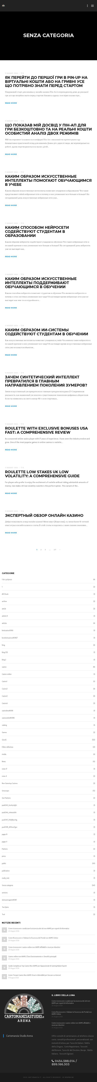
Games (4, 732)
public (4, 863)
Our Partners (6, 798)
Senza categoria (7, 885)
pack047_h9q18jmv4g (9, 820)
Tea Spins (5, 907)
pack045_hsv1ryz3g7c (9, 805)
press (4, 856)
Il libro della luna (7, 747)
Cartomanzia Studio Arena (19, 1035)
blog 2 (4, 660)
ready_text (5, 878)
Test (3, 914)
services (5, 892)
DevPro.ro (69, 1077)
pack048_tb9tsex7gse (9, 827)
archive (4, 601)
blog (3, 645)
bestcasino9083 (7, 630)
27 (55, 550)
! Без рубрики (7, 579)
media (4, 754)
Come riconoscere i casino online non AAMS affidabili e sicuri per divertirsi (34, 947)
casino (4, 667)
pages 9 (4, 842)
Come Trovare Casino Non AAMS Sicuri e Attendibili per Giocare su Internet (34, 975)
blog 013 (5, 652)
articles (4, 623)
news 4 (4, 776)
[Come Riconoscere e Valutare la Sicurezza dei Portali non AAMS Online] (4, 939)
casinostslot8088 (8, 718)
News (4, 761)
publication (6, 871)
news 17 (4, 769)
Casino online (6, 674)
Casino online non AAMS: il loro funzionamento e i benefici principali (32, 956)
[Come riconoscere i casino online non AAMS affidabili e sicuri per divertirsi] (4, 948)
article (4, 609)
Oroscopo (5, 791)
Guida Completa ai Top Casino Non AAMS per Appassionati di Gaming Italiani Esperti (37, 966)
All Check (5, 594)
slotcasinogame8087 (9, 900)
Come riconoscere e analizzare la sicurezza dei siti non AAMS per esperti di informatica (38, 928)
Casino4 (5, 703)
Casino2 (4, 689)
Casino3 (4, 696)
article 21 (5, 616)
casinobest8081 (7, 710)
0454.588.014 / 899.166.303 (64, 1062)
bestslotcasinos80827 (10, 638)
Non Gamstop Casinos (10, 783)
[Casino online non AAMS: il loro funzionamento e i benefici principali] (4, 957)
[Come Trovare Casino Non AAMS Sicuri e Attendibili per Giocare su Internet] (4, 976)
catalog (4, 725)
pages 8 (4, 834)
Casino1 (4, 681)
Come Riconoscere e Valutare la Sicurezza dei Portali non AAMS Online (33, 938)
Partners (5, 849)
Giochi (4, 740)
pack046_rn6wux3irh (9, 812)
